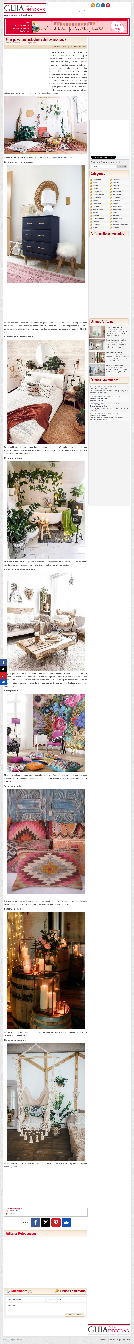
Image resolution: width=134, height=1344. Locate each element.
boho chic (12, 1213)
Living (115, 213)
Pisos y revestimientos (118, 223)
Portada (26, 22)
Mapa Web (121, 1340)
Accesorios (97, 180)
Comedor (116, 189)
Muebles (96, 216)
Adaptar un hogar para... (115, 365)
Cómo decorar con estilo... (116, 340)
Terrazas (96, 228)
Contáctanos (24, 31)
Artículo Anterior (60, 47)
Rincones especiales (120, 225)
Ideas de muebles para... (99, 398)
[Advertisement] (26, 69)
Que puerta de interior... (114, 353)
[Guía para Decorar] (25, 8)
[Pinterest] (56, 1222)
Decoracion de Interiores (98, 196)
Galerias (96, 207)
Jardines (96, 213)
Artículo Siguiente (77, 47)
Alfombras (116, 180)
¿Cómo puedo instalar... (115, 327)
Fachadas (116, 201)
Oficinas (116, 216)
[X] (45, 1222)
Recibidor (96, 225)
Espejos (96, 201)
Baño (95, 183)
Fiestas (115, 204)
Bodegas (116, 186)
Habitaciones (117, 207)
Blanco (95, 186)
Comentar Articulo (74, 1314)
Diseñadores (97, 198)
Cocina (95, 189)
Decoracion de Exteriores (118, 193)
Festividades (97, 204)
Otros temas (117, 219)
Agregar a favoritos (22, 25)
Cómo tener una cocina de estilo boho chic (53, 157)
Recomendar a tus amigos (19, 28)
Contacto (111, 1340)
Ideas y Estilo (13, 1211)
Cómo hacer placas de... (99, 389)
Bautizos (116, 183)
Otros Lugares (98, 219)
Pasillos (96, 222)
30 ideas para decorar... (98, 416)
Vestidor (116, 228)
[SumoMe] (66, 1222)
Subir (129, 1340)
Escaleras (116, 198)
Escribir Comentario (73, 1291)
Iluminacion (117, 210)
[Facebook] (35, 1222)
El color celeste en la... (98, 406)
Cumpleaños (97, 192)
